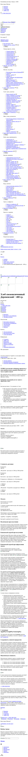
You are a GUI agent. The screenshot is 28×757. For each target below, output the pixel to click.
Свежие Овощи (10, 51)
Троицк (5, 750)
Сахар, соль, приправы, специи (14, 168)
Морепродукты (10, 143)
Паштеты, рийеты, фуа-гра (12, 121)
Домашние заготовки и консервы (14, 159)
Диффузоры (9, 216)
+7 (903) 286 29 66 (6, 13)
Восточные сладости (11, 111)
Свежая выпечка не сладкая (13, 98)
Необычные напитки (11, 191)
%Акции (5, 7)
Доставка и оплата (7, 317)
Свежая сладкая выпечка (12, 96)
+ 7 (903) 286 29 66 (5, 305)
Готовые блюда (10, 239)
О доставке (6, 9)
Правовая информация (9, 347)
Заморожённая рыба (11, 146)
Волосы (8, 219)
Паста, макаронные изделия (13, 164)
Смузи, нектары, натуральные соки (15, 193)
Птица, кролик (10, 129)
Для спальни (9, 228)
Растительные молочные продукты (14, 83)
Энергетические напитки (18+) (14, 186)
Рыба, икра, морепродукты (10, 133)
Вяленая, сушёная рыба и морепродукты (16, 148)
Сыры (7, 73)
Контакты (5, 314)
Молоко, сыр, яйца (8, 65)
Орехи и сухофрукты (11, 204)
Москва (3, 741)
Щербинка (6, 752)
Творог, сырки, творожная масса (14, 82)
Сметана (8, 76)
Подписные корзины (8, 232)
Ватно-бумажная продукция (13, 226)
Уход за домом (9, 231)
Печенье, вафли (10, 104)
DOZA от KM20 (10, 64)
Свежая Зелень (10, 55)
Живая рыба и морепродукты (13, 142)
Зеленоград (6, 747)
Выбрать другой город (7, 723)
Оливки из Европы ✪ (11, 59)
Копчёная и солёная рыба (12, 147)
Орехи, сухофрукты (8, 197)
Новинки (5, 6)
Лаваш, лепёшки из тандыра (13, 95)
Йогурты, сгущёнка (11, 81)
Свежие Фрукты (10, 52)
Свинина (8, 127)
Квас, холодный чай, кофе (12, 192)
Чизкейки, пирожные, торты (13, 100)
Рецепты (5, 327)
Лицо (7, 218)
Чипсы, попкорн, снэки (12, 175)
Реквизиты (6, 342)
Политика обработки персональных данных (14, 363)
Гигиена (8, 222)
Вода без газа (9, 187)
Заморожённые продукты (12, 157)
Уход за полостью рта (11, 223)
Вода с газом (9, 188)
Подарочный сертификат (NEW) (14, 240)
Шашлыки (8, 122)
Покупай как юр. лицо (9, 333)
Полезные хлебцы (10, 107)
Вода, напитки (7, 179)
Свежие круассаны (11, 99)
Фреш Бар (8, 63)
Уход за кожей (9, 217)
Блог (4, 345)
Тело (7, 221)
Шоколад (8, 160)
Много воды (9, 190)
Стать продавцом (7, 334)
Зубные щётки (9, 225)
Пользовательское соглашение (10, 362)
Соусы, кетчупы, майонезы (13, 178)
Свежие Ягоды (10, 54)
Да (1, 723)
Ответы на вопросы (8, 344)
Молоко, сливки (10, 74)
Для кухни (8, 227)
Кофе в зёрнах (9, 171)
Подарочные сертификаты (9, 323)
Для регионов (6, 324)
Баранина (8, 126)
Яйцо (7, 86)
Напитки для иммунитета (12, 85)
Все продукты (6, 43)
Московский (6, 749)
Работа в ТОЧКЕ (7, 343)
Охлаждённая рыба (11, 140)
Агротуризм (6, 325)
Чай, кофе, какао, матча (12, 173)
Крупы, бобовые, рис (11, 162)
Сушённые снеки (10, 206)
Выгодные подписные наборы (13, 243)
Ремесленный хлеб (11, 94)
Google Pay (5, 637)
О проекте (5, 339)
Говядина (8, 124)
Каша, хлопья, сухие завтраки (13, 166)
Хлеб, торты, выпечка (8, 87)
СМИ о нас (6, 10)
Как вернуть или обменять (9, 315)
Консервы (8, 174)
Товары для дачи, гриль (12, 241)
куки (10, 701)
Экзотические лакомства (12, 177)
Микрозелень (9, 61)
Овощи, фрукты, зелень (9, 44)
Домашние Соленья (11, 60)
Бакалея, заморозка (8, 151)
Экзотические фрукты (11, 56)
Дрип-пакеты (9, 170)
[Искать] (2, 25)
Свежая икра (9, 139)
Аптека (8, 214)
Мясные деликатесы (11, 131)
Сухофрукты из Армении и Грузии (14, 205)
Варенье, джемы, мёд (11, 161)
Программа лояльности (9, 322)
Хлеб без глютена (10, 108)
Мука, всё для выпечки (12, 165)
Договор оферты (7, 360)
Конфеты (8, 103)
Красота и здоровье (8, 208)
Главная (5, 259)
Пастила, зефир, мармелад (12, 105)
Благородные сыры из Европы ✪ (14, 72)
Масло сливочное (10, 80)
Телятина (8, 125)
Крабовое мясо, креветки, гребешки (15, 144)
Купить (2, 256)
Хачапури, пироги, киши (12, 102)
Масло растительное (11, 169)
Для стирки (9, 230)
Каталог (13, 22)
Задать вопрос (4, 357)
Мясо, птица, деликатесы (9, 112)
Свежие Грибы (10, 57)
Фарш (7, 130)
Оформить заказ (5, 39)
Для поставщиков (7, 332)
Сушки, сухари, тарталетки (13, 109)
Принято (3, 707)
